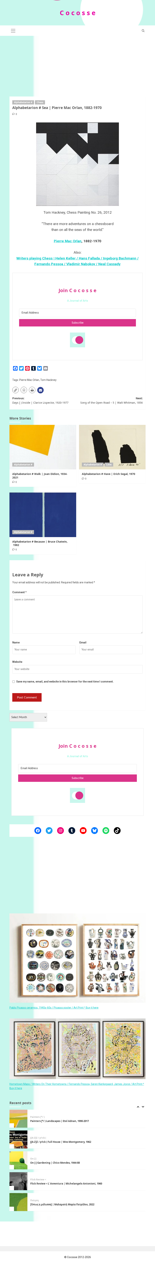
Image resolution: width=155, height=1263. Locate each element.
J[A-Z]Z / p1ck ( (38, 1117)
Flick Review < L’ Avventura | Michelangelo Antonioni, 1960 (66, 1162)
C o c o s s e (77, 12)
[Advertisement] (77, 64)
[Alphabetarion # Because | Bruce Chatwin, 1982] (42, 515)
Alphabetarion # (23, 102)
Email (82, 642)
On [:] (33, 1137)
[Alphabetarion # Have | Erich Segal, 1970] (112, 447)
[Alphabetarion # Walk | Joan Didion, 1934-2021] (42, 447)
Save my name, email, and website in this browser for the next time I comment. (65, 681)
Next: (111, 400)
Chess (40, 102)
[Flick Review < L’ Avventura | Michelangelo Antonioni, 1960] (18, 1160)
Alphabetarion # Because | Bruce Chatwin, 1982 (39, 543)
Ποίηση (34, 1179)
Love (109, 464)
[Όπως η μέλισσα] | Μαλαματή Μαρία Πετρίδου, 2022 (62, 1183)
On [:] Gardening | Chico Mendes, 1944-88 (55, 1142)
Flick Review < (38, 1158)
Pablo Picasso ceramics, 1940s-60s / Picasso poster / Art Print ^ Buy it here (53, 1007)
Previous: (40, 400)
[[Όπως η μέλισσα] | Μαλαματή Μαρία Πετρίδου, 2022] (18, 1181)
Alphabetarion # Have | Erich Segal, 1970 (108, 474)
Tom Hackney (48, 379)
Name (16, 642)
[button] (13, 30)
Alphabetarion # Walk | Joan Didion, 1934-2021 (39, 475)
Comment (19, 592)
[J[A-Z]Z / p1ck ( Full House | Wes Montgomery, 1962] (18, 1119)
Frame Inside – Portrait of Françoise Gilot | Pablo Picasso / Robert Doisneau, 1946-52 (81, 1204)
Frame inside (37, 1200)
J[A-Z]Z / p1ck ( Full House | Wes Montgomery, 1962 (60, 1121)
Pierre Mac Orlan (67, 241)
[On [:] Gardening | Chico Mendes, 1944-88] (18, 1139)
